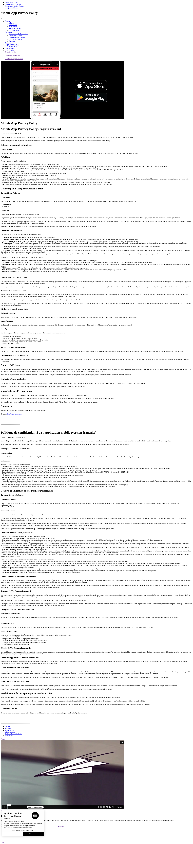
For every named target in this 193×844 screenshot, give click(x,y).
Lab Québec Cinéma (11, 8)
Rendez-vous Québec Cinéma (14, 6)
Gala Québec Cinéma (11, 2)
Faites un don (9, 736)
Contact (7, 726)
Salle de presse (9, 730)
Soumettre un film (10, 52)
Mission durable (10, 732)
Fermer (3, 739)
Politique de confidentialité (13, 734)
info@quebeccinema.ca (14, 414)
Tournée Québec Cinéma (13, 4)
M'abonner (61, 826)
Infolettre (8, 728)
